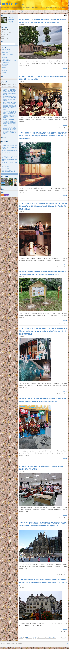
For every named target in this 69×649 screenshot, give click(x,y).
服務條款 (17, 645)
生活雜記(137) (5, 55)
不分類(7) (4, 72)
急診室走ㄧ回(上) (5, 168)
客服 (31, 645)
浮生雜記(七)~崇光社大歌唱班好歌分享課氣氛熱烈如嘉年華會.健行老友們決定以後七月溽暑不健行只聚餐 (43, 467)
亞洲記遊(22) (4, 69)
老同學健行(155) (5, 57)
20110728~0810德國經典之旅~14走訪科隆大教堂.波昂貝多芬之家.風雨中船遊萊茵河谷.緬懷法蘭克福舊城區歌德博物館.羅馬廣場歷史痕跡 (43, 524)
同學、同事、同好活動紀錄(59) (8, 51)
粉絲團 (4, 647)
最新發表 (4, 84)
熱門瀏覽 (4, 86)
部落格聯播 (7, 195)
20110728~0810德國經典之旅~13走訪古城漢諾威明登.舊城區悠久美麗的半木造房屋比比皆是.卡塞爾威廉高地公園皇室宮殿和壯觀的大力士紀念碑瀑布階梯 (43, 582)
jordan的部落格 (10, 3)
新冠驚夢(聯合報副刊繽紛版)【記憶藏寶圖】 (9, 163)
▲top (67, 643)
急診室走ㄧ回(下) (5, 166)
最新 (66, 15)
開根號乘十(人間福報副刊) (7, 154)
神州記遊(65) (4, 67)
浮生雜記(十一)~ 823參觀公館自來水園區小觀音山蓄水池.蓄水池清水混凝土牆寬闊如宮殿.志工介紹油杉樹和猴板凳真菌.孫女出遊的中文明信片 (43, 21)
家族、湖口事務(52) (6, 49)
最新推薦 (14, 84)
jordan (2, 23)
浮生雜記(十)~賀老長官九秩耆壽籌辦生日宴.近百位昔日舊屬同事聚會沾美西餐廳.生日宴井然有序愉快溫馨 (43, 77)
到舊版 (21, 4)
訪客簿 (21, 11)
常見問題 (13, 645)
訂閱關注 (11, 21)
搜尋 (16, 44)
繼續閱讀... (65, 68)
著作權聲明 (22, 645)
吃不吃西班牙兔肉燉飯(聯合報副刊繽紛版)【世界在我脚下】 (9, 151)
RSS (2, 195)
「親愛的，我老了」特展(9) (7, 54)
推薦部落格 (11, 19)
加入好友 (11, 17)
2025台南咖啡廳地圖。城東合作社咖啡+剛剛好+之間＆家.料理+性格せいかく (9, 145)
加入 (61, 647)
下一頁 (50, 637)
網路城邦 (64, 647)
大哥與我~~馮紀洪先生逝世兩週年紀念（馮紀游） (9, 148)
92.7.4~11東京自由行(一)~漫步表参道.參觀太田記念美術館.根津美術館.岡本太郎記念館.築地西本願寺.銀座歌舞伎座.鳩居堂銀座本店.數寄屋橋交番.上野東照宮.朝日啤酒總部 (43, 331)
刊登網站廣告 (3, 645)
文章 (5, 11)
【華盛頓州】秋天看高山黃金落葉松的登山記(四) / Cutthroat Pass (9, 157)
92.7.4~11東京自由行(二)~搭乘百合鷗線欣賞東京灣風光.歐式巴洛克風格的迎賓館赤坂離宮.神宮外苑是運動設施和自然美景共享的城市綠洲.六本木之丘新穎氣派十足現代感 (43, 206)
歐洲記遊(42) (4, 70)
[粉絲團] (2, 647)
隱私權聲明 (27, 645)
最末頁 (54, 637)
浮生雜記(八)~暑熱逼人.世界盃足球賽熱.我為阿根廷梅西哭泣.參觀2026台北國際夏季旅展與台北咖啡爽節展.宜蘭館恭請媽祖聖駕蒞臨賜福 (42, 400)
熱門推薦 (14, 86)
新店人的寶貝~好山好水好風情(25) (9, 60)
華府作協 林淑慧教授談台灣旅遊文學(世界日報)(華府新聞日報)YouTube (9, 171)
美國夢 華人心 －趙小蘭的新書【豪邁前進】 (9, 160)
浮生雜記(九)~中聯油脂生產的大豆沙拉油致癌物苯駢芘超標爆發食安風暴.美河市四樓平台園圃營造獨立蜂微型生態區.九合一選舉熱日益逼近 (43, 273)
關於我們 (8, 645)
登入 (58, 647)
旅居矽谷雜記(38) (5, 64)
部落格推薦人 (4, 176)
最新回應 (9, 84)
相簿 (13, 11)
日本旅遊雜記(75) (5, 62)
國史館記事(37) (5, 52)
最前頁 (21, 637)
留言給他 (11, 22)
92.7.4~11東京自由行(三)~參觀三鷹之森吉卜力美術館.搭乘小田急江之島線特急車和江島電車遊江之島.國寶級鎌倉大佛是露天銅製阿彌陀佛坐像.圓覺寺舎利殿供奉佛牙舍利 (43, 135)
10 (46, 637)
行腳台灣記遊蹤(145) (6, 59)
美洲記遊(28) (4, 65)
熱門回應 (9, 86)
